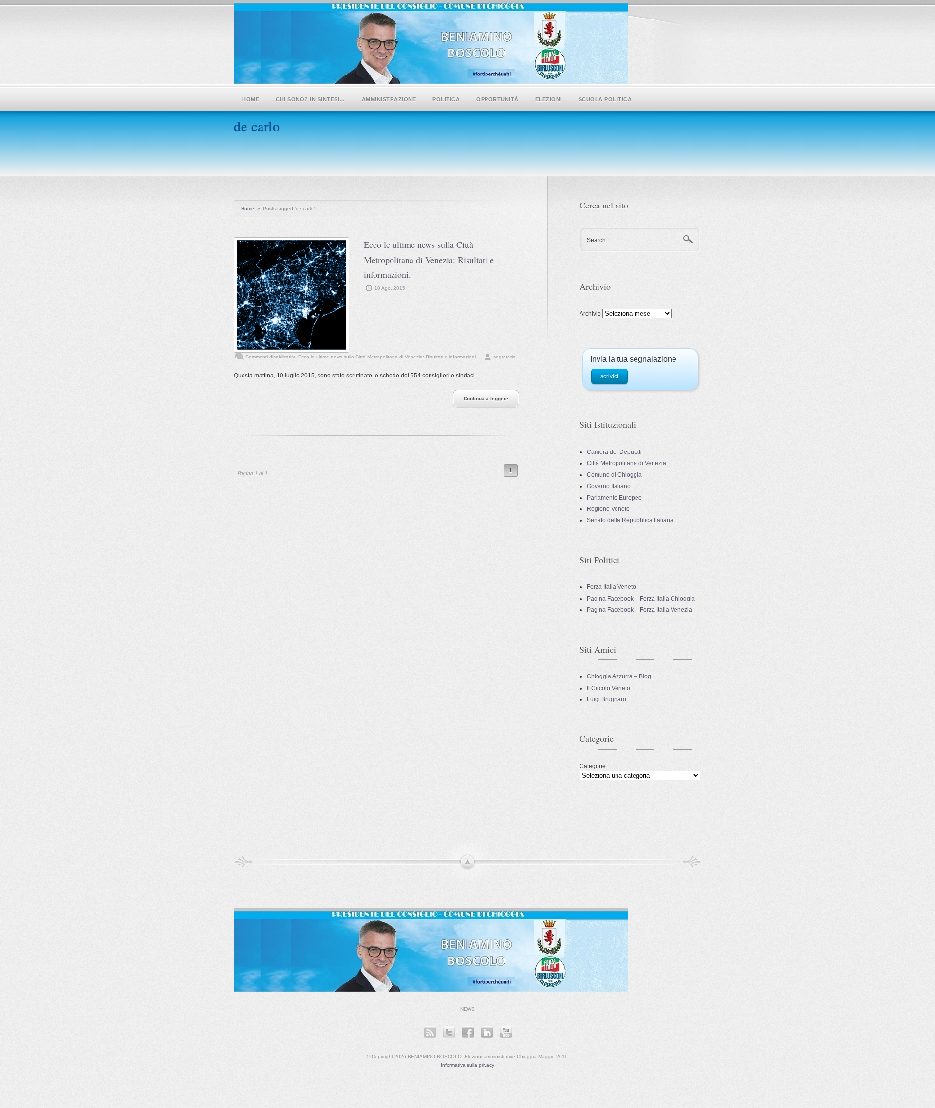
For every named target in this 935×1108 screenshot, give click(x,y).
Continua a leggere (486, 398)
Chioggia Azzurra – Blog (619, 676)
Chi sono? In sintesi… (310, 99)
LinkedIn (487, 1032)
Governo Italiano (609, 486)
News (467, 1009)
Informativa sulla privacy (467, 1065)
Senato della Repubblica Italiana (630, 520)
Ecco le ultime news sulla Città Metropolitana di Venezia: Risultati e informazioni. (429, 259)
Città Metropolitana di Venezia (626, 463)
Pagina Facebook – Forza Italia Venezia (639, 609)
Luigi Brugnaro (606, 699)
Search (596, 240)
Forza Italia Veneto (611, 586)
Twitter (449, 1032)
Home (250, 99)
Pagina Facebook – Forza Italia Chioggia (641, 598)
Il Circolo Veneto (608, 688)
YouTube (506, 1032)
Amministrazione (389, 99)
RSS (430, 1032)
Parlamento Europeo (614, 497)
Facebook (468, 1032)
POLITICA (446, 99)
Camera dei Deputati (614, 452)
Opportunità (497, 99)
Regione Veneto (608, 509)
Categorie (593, 766)
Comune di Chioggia (614, 474)
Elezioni (548, 99)
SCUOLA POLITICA (605, 99)
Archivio (590, 313)
